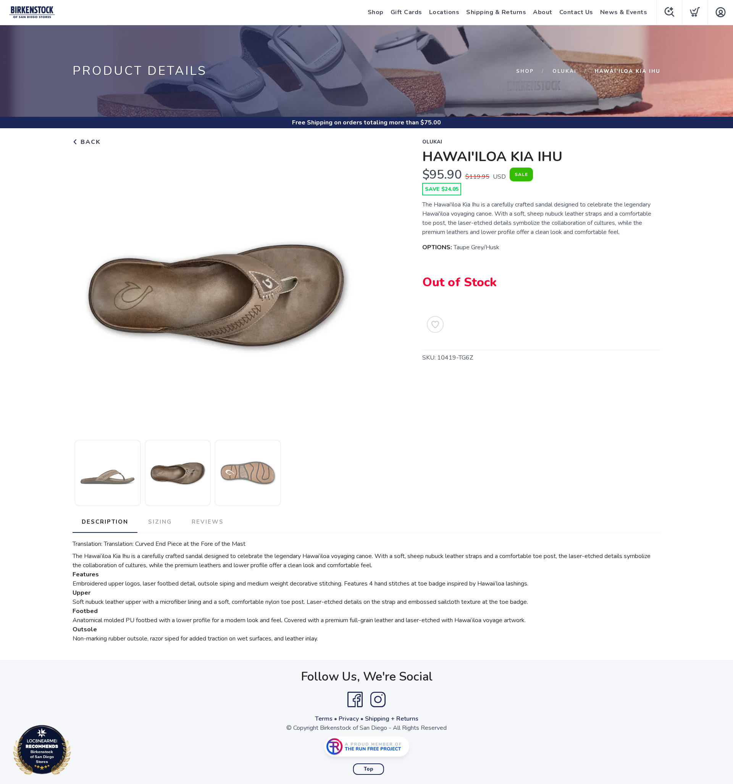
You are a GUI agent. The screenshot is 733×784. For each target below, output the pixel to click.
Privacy (349, 719)
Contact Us (576, 12)
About (542, 12)
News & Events (623, 12)
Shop (376, 12)
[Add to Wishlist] (435, 324)
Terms (324, 719)
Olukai (564, 71)
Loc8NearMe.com (75, 752)
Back (89, 142)
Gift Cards (406, 12)
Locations (444, 12)
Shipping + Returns (391, 719)
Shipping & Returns (496, 12)
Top (368, 769)
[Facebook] (355, 699)
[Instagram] (377, 699)
